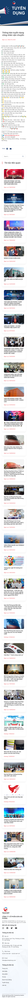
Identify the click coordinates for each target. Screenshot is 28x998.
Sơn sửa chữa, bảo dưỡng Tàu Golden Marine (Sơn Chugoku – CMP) (13, 448)
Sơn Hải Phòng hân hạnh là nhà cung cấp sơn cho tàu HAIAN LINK (13, 632)
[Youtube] (16, 928)
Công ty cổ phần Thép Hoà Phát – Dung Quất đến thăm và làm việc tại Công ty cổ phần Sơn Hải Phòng (14, 704)
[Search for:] (14, 156)
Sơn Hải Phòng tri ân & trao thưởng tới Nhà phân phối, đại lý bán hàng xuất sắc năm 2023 (14, 522)
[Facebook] (7, 928)
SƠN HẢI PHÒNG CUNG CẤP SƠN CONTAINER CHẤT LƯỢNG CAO (14, 400)
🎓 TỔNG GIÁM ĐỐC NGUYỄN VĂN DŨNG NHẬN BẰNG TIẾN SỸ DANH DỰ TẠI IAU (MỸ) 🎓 (13, 424)
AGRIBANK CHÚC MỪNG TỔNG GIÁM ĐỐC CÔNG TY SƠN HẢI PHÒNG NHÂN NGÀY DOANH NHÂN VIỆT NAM (13, 351)
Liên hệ (4, 985)
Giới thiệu (4, 971)
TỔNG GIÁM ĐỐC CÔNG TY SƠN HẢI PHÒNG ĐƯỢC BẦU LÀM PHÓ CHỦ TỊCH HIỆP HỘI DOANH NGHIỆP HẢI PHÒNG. (13, 235)
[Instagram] (3, 928)
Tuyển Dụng (5, 982)
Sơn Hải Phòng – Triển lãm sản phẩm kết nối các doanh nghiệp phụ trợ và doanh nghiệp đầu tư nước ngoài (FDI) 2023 (13, 593)
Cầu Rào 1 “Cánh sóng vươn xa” (13, 655)
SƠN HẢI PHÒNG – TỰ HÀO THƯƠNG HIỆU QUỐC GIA (12, 326)
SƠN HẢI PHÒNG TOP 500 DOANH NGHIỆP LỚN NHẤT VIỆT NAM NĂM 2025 (12, 182)
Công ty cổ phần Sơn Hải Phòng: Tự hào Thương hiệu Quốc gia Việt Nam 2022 (14, 821)
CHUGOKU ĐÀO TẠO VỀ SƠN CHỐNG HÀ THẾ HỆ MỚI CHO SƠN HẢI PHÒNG (13, 376)
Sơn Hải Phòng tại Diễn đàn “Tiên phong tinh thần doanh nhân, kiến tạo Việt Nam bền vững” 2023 (13, 607)
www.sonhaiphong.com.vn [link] (11, 135)
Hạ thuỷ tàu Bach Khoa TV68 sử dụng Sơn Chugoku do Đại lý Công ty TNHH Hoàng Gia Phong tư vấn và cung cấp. (14, 473)
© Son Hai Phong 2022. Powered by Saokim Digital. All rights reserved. (13, 996)
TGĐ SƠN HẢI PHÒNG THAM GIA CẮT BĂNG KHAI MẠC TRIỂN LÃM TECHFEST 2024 (13, 303)
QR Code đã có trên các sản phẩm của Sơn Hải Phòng (12, 752)
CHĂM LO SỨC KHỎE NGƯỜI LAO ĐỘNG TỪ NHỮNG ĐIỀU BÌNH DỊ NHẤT (12, 892)
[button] (7, 149)
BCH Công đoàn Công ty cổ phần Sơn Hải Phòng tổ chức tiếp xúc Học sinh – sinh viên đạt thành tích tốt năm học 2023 (14, 678)
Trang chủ (5, 968)
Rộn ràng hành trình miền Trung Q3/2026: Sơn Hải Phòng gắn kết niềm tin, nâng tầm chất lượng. (13, 846)
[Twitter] (12, 928)
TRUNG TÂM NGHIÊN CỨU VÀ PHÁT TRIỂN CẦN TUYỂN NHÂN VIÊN (14, 729)
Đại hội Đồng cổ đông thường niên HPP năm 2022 (13, 775)
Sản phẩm (5, 974)
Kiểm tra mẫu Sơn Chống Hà (12, 869)
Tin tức (4, 977)
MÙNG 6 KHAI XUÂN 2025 (12, 258)
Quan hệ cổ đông (7, 979)
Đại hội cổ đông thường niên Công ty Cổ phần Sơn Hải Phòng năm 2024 (14, 498)
